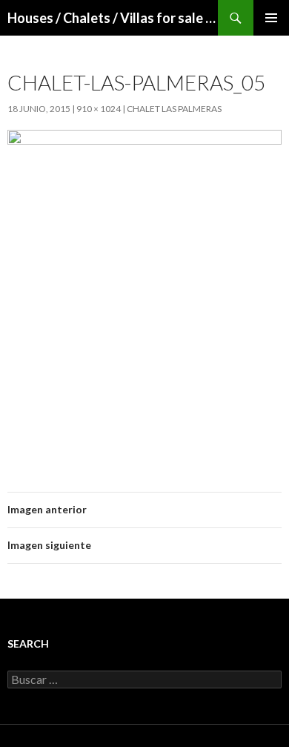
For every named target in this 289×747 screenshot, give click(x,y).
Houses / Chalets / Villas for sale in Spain (112, 18)
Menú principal (271, 18)
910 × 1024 (98, 108)
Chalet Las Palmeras (174, 108)
